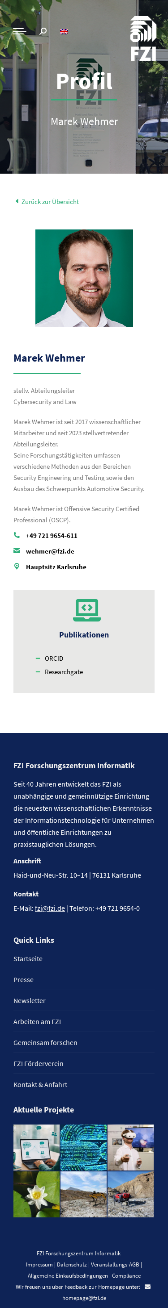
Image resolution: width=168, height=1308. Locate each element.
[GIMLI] (84, 1148)
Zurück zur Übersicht (49, 201)
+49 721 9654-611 (52, 535)
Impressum (39, 1264)
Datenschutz (72, 1264)
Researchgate (64, 671)
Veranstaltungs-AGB (115, 1264)
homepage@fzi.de (84, 1298)
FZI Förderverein (38, 1063)
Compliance (126, 1275)
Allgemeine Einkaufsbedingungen (68, 1275)
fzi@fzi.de (50, 908)
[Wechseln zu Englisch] (65, 31)
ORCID (54, 658)
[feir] (131, 1148)
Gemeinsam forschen (45, 1042)
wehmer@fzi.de (50, 551)
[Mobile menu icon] (19, 31)
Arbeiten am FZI (37, 1021)
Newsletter (29, 1000)
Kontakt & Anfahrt (40, 1084)
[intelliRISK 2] (84, 1194)
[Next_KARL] (36, 1148)
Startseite (28, 958)
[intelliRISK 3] (131, 1194)
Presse (23, 979)
